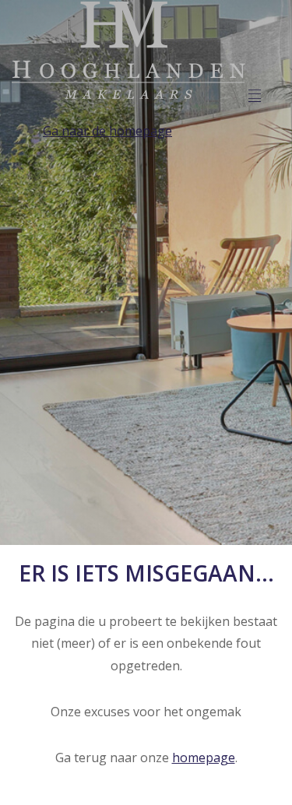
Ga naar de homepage (107, 130)
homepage (203, 757)
